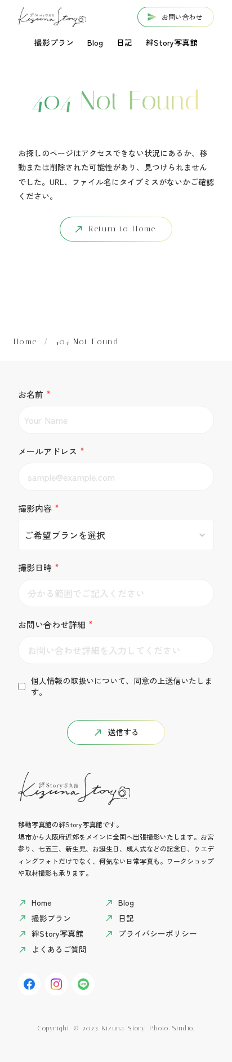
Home (25, 341)
